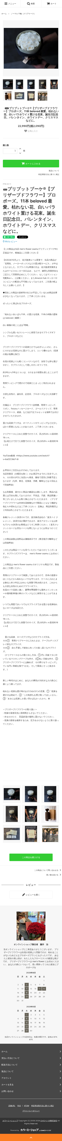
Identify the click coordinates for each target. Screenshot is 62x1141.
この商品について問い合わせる (46, 870)
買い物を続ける (52, 875)
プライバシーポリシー (31, 1111)
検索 (32, 3)
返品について (54, 171)
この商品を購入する (31, 857)
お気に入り (32, 131)
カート (53, 3)
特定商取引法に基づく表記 (48, 174)
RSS (19, 1106)
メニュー (11, 3)
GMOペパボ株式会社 (48, 1121)
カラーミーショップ (10, 1121)
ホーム (4, 14)
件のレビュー (10, 241)
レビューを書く (32, 894)
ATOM (26, 1106)
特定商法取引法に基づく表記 (42, 1106)
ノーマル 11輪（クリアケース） (23, 14)
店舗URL (11, 1106)
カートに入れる (33, 163)
